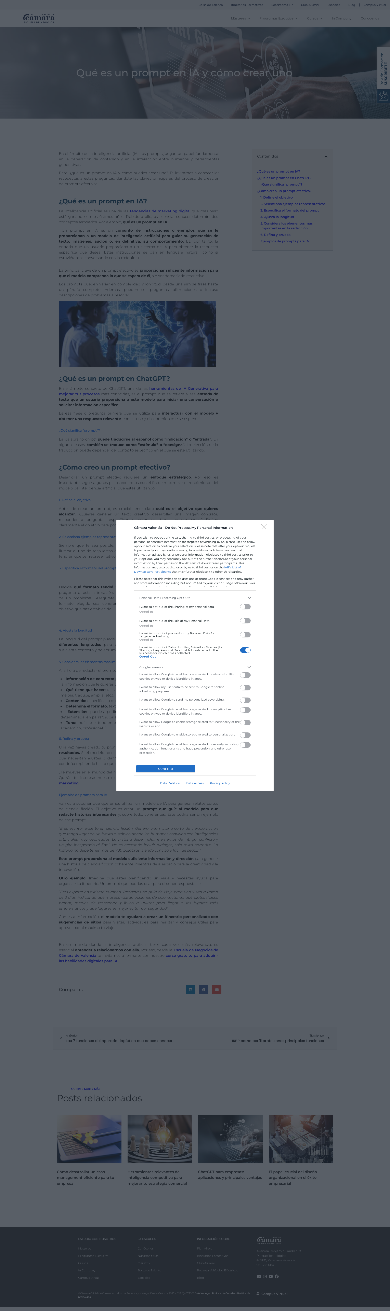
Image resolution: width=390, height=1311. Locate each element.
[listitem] (195, 598)
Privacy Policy (220, 783)
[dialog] (195, 655)
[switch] (245, 606)
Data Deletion (170, 783)
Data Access (195, 783)
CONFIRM (165, 768)
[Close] (265, 528)
